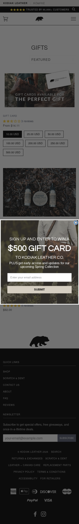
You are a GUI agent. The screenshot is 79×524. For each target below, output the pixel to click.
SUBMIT (39, 289)
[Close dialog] (76, 222)
